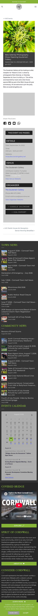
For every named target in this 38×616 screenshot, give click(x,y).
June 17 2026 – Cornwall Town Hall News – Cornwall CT (18, 303)
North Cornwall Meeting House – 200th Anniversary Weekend (21, 340)
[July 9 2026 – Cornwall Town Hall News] (4, 268)
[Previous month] (6, 415)
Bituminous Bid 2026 (16, 287)
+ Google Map (16, 175)
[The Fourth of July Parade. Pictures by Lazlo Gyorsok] (4, 393)
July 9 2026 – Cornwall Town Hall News (21, 267)
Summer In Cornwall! (19, 1)
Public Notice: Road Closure (19, 295)
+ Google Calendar (19, 207)
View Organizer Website (14, 200)
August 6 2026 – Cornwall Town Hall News (21, 252)
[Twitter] (9, 123)
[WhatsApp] (19, 123)
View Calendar (9, 477)
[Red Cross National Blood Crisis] (4, 378)
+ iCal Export (19, 212)
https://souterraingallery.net (16, 156)
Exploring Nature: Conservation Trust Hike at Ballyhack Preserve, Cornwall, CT (21, 384)
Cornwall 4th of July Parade (19, 317)
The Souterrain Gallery (15, 190)
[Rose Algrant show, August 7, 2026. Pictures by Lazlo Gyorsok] (4, 355)
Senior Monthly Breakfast (25, 230)
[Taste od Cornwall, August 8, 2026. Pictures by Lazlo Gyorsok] (4, 348)
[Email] (14, 123)
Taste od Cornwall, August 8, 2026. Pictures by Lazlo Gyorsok (22, 347)
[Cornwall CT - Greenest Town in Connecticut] (19, 6)
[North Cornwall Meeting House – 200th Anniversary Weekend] (4, 341)
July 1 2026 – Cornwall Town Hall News (17, 280)
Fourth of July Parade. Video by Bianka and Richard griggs (17, 399)
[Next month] (32, 415)
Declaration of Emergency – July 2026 (17, 273)
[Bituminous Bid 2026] (4, 289)
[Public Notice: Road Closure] (4, 297)
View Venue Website (13, 179)
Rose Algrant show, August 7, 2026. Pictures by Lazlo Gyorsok (22, 355)
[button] (2, 6)
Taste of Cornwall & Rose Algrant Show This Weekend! (21, 259)
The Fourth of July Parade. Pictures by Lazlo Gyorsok (18, 392)
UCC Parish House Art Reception (15, 228)
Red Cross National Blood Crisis (21, 376)
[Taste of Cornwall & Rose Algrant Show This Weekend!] (4, 260)
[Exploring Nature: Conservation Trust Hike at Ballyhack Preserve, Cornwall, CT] (4, 385)
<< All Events (8, 18)
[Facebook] (5, 123)
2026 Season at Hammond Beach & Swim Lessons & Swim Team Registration (18, 311)
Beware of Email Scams (11, 332)
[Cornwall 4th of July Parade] (4, 319)
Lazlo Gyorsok (6, 554)
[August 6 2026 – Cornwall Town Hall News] (4, 253)
